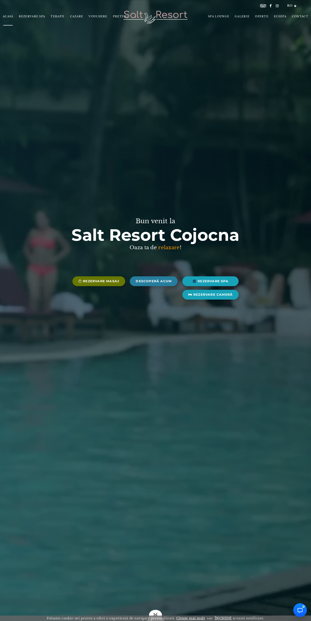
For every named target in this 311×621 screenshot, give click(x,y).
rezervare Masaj (100, 281)
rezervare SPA (212, 281)
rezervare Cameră (212, 295)
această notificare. (240, 618)
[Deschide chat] (300, 610)
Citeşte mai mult (190, 618)
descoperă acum (154, 281)
